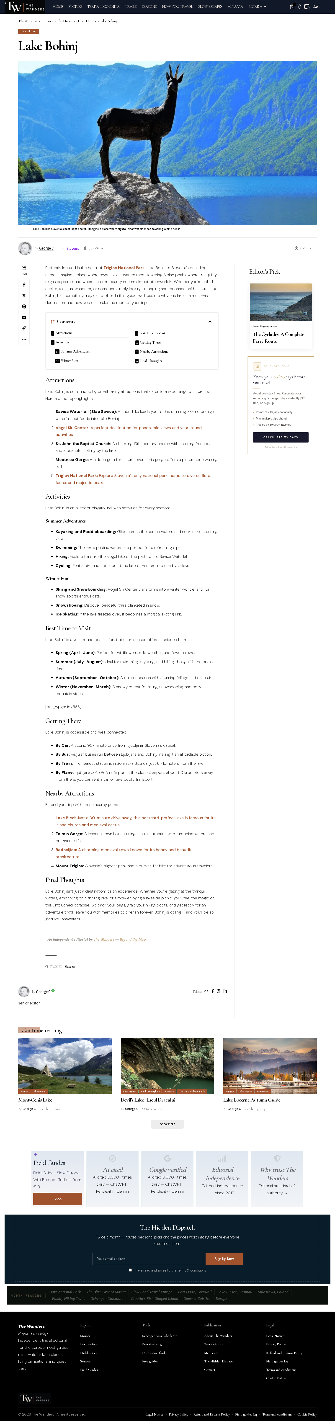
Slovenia (73, 248)
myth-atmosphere (150, 1091)
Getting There (150, 342)
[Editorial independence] (222, 1158)
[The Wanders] (25, 7)
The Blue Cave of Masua (106, 1292)
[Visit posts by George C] (24, 991)
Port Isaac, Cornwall (195, 1292)
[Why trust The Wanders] (277, 1158)
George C (46, 248)
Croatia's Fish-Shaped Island (154, 1298)
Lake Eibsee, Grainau (234, 1292)
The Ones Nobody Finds (192, 1091)
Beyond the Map (133, 939)
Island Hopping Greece (265, 326)
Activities (63, 342)
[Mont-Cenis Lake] (65, 1066)
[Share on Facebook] (23, 284)
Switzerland (263, 1091)
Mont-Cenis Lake (35, 1100)
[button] (307, 7)
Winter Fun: (69, 360)
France (24, 1091)
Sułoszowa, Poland (273, 1292)
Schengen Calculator (108, 1298)
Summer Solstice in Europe (205, 1298)
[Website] (206, 991)
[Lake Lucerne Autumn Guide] (270, 1066)
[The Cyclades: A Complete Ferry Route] (281, 302)
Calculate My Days (280, 437)
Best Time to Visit (152, 333)
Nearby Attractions (154, 351)
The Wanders (104, 939)
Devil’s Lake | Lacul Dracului (148, 1100)
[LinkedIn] (225, 991)
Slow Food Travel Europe (151, 1292)
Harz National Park (65, 1292)
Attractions (63, 332)
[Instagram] (218, 991)
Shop (58, 1199)
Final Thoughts (151, 360)
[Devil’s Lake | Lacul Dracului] (167, 1066)
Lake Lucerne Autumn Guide (251, 1100)
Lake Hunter (29, 31)
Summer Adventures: (75, 351)
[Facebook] (212, 991)
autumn (229, 1091)
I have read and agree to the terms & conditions (170, 1270)
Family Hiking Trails (68, 1298)
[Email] (23, 317)
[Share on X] (23, 295)
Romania (169, 1091)
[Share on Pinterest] (23, 306)
